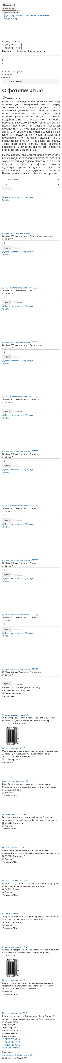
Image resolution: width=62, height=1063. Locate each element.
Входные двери (9, 1033)
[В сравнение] (21, 248)
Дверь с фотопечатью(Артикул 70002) (20, 288)
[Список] (9, 188)
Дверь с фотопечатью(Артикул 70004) (20, 397)
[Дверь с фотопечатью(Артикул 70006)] (31, 486)
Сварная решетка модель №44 (17, 715)
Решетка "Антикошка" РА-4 (14, 814)
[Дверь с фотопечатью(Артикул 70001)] (31, 214)
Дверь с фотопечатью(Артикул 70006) (20, 505)
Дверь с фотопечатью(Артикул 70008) (20, 614)
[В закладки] (18, 248)
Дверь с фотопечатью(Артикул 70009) (20, 669)
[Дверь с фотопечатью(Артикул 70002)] (31, 268)
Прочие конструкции (11, 1030)
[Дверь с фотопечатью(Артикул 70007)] (31, 541)
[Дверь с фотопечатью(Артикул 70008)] (31, 595)
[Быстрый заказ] (15, 248)
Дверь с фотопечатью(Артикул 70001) (20, 233)
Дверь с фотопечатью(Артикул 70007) (20, 560)
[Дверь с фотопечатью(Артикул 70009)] (31, 650)
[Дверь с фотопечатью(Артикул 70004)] (31, 377)
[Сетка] (4, 188)
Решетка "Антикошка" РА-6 (14, 748)
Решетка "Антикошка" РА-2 (14, 947)
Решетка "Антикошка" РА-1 (14, 880)
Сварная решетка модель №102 (17, 781)
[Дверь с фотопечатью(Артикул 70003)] (31, 323)
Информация (8, 1025)
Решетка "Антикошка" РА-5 (14, 1013)
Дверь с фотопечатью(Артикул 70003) (20, 342)
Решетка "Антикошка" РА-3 (14, 847)
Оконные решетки (10, 1027)
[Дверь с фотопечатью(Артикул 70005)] (31, 432)
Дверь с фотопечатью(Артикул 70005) (20, 451)
